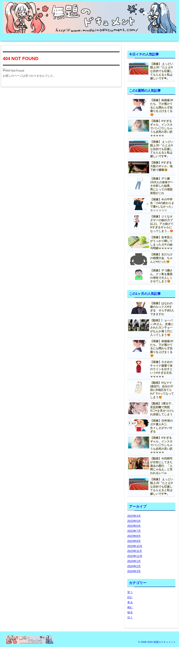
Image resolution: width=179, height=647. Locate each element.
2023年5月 (134, 521)
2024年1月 (134, 561)
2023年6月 (134, 525)
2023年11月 (134, 551)
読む (130, 597)
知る (130, 612)
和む (130, 607)
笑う (130, 592)
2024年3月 (134, 571)
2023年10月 (134, 546)
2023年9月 (134, 541)
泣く (130, 617)
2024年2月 (134, 566)
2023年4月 (134, 515)
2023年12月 (134, 556)
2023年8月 (134, 536)
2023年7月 (134, 530)
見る (130, 602)
